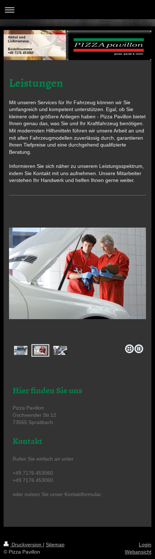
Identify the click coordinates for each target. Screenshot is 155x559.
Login (145, 544)
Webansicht (138, 552)
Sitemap (55, 544)
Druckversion (26, 544)
